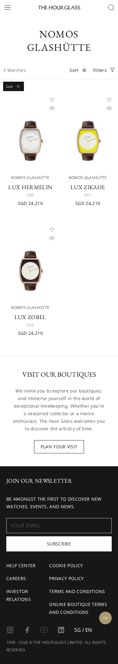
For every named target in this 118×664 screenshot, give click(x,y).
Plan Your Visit (59, 447)
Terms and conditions (77, 591)
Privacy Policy (66, 578)
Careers (16, 578)
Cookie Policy (66, 565)
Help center (21, 565)
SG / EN (83, 629)
